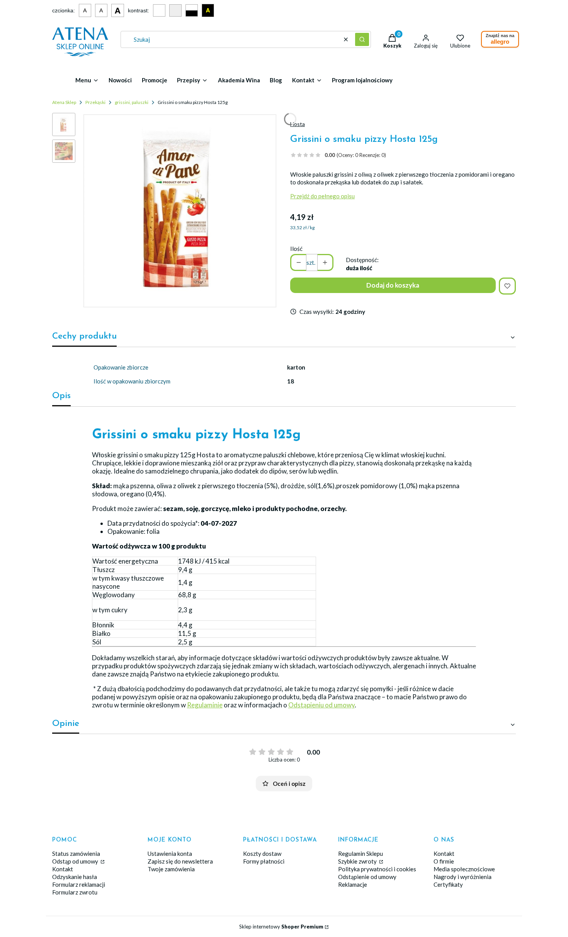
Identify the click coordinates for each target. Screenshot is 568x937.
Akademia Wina (239, 80)
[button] (362, 39)
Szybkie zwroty (358, 861)
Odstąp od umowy (75, 861)
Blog (276, 80)
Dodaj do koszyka (392, 285)
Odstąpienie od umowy (367, 876)
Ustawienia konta (170, 853)
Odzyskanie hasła (74, 876)
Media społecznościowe (464, 868)
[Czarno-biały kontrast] (191, 10)
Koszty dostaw (262, 853)
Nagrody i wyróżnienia (462, 876)
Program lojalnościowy (362, 80)
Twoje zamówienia (171, 868)
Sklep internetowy (281, 926)
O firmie (444, 861)
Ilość (296, 248)
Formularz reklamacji (78, 884)
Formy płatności (263, 861)
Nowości (120, 80)
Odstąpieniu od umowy (321, 705)
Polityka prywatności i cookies (377, 868)
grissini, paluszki (131, 102)
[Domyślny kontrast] (159, 10)
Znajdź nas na (500, 39)
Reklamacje (352, 884)
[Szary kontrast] (175, 10)
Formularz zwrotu (74, 892)
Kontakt (62, 868)
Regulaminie (205, 705)
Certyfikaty (448, 884)
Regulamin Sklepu (360, 853)
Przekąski (95, 102)
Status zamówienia (76, 853)
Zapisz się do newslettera (180, 861)
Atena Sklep (64, 102)
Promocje (154, 80)
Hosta (297, 124)
